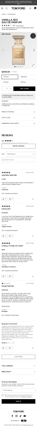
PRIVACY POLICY (26, 396)
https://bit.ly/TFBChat (9, 337)
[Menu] (2, 8)
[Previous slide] (2, 3)
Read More (6, 306)
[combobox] (20, 154)
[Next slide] (35, 3)
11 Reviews (19, 25)
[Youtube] (24, 416)
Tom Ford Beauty (15, 425)
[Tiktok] (20, 416)
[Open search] (7, 8)
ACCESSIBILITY (15, 420)
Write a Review (18, 146)
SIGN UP (18, 401)
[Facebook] (12, 416)
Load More (18, 356)
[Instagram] (16, 416)
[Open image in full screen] (33, 65)
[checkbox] (18, 396)
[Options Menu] (33, 199)
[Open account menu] (30, 8)
